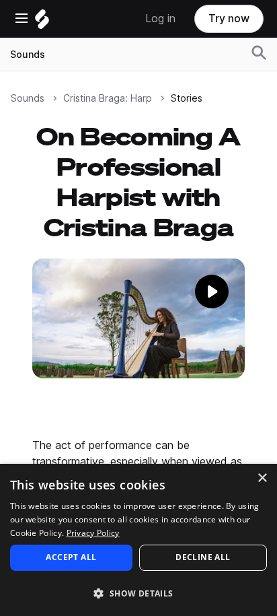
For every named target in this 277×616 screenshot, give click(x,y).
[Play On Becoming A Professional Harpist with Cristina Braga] (138, 330)
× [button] (262, 478)
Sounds (27, 54)
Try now (228, 18)
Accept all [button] (71, 557)
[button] (138, 593)
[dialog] (138, 540)
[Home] (42, 22)
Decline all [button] (202, 557)
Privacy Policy (93, 533)
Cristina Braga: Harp (107, 98)
